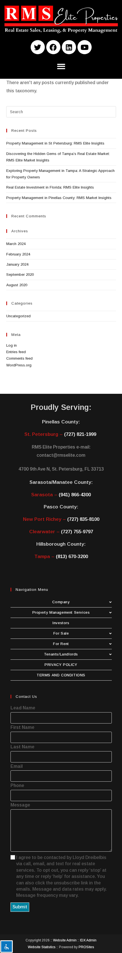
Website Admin (65, 940)
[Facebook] (53, 47)
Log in (11, 345)
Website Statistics (42, 947)
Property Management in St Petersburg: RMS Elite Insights (55, 143)
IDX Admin (88, 940)
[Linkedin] (69, 47)
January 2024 (17, 264)
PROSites (86, 947)
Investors (60, 623)
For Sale (61, 633)
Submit (19, 906)
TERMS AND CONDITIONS (61, 675)
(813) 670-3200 (72, 556)
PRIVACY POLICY (61, 665)
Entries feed (16, 352)
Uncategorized (18, 316)
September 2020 (20, 274)
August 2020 (16, 285)
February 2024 (18, 254)
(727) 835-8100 (83, 519)
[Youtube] (84, 47)
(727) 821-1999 (80, 434)
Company (61, 602)
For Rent (61, 644)
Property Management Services (61, 612)
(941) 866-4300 (75, 494)
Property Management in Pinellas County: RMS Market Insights (59, 198)
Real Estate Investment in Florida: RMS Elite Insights (50, 187)
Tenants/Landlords (61, 654)
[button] (61, 66)
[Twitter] (38, 47)
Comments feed (19, 358)
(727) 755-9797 (77, 531)
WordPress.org (18, 365)
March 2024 (16, 244)
